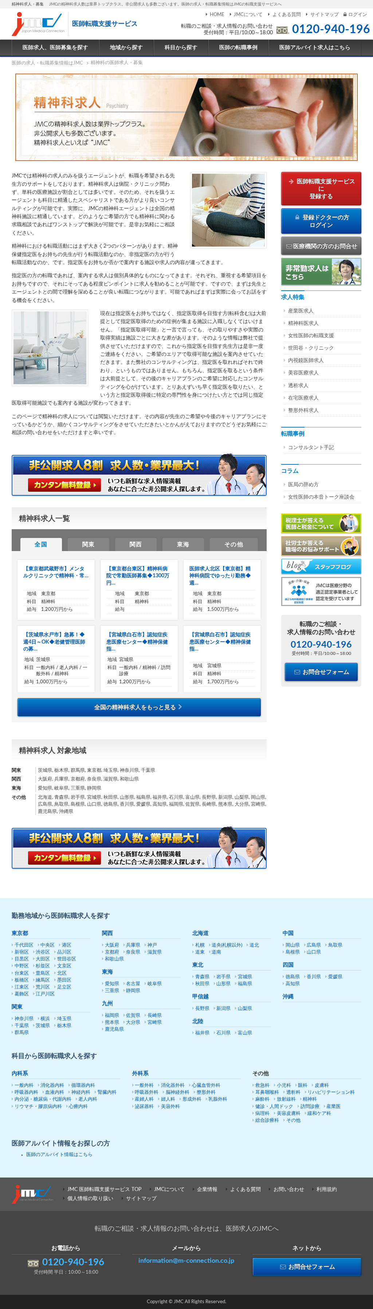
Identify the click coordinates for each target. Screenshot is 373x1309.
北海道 (200, 933)
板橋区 (22, 980)
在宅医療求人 (303, 398)
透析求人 (298, 385)
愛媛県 (335, 977)
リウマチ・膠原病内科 (38, 1106)
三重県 (112, 990)
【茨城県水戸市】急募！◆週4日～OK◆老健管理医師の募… (54, 642)
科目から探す (181, 47)
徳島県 (293, 977)
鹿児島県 (114, 1029)
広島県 (314, 945)
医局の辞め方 (303, 484)
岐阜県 (155, 984)
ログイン (357, 14)
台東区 (22, 973)
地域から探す (126, 47)
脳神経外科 (177, 1092)
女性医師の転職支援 (311, 335)
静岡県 (133, 990)
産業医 (333, 1106)
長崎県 (155, 1015)
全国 (41, 544)
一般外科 (144, 1085)
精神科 (310, 1099)
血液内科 (54, 1092)
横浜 (45, 1019)
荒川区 (43, 987)
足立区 (64, 987)
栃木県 (64, 1025)
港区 (66, 945)
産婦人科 (144, 1099)
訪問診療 (310, 1106)
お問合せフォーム (325, 672)
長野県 (202, 1008)
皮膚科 (322, 1085)
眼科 (302, 1085)
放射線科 (286, 1099)
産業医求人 (301, 311)
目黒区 (22, 959)
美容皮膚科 (289, 1113)
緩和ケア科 (319, 1113)
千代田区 (24, 945)
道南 (216, 952)
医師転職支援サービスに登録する (325, 189)
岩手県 (223, 977)
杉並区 (43, 966)
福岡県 (112, 1015)
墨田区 (64, 980)
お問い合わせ (289, 1189)
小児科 (284, 1085)
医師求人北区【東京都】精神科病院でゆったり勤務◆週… (220, 576)
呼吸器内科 (26, 1092)
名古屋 (133, 984)
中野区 (22, 966)
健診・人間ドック (274, 1106)
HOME (217, 14)
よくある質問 (286, 14)
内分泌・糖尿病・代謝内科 (43, 1099)
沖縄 (288, 996)
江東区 (22, 987)
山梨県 (245, 1008)
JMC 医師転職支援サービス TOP (104, 1189)
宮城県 (245, 977)
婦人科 (168, 1099)
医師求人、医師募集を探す (55, 47)
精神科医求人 (303, 323)
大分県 (133, 1022)
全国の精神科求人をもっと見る (135, 707)
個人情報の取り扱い (90, 1198)
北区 (62, 973)
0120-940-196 (331, 29)
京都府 (112, 952)
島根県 (293, 952)
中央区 (47, 945)
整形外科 (206, 1092)
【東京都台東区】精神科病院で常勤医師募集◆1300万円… (137, 576)
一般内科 (24, 1085)
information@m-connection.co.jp (186, 1261)
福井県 (202, 1033)
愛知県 (112, 984)
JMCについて (248, 14)
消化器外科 (173, 1085)
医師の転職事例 (238, 47)
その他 (234, 544)
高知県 (293, 984)
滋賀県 (155, 952)
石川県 (223, 1033)
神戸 (152, 945)
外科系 (140, 1073)
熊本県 (112, 1022)
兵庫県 (133, 945)
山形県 (223, 984)
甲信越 (200, 996)
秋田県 (202, 984)
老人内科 (87, 1099)
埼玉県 (64, 1019)
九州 (107, 1003)
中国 (288, 933)
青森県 (202, 977)
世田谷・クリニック (311, 348)
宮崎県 (155, 1022)
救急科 (262, 1085)
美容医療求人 (303, 373)
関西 (136, 544)
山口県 (314, 952)
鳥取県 (335, 945)
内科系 (20, 1073)
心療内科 (78, 1106)
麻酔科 (262, 1099)
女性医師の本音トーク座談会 (321, 497)
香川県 (314, 977)
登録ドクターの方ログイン (325, 221)
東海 (183, 544)
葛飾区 (22, 994)
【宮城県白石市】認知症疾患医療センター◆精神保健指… (137, 642)
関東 (88, 544)
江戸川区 (45, 994)
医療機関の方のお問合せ (325, 246)
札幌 (200, 945)
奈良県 (133, 952)
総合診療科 (267, 1120)
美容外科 (170, 1106)
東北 (197, 965)
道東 (200, 952)
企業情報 (207, 1189)
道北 (254, 945)
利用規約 (327, 1189)
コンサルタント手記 (311, 447)
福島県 (245, 984)
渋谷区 (43, 952)
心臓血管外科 (206, 1085)
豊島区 (43, 973)
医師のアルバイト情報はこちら (59, 1154)
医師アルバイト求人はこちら (314, 47)
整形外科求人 (303, 410)
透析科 (293, 1092)
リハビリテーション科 (331, 1092)
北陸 (197, 1021)
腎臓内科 (107, 1092)
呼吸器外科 (146, 1092)
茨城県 (43, 1025)
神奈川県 (24, 1019)
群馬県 (22, 1032)
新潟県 (223, 1008)
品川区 (64, 952)
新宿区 (22, 952)
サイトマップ (324, 14)
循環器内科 (83, 1085)
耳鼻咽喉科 (267, 1092)
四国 (288, 965)
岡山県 (293, 945)
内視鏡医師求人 (306, 360)
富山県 (245, 1033)
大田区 (43, 959)
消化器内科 (52, 1085)
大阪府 (112, 945)
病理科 (262, 1113)
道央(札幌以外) (227, 945)
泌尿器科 (144, 1106)
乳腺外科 (217, 1099)
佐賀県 (133, 1015)
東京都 (20, 933)
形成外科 (191, 1099)
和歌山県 (114, 959)
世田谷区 (66, 959)
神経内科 (80, 1092)
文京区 (64, 966)
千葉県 (22, 1025)
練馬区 (43, 980)
